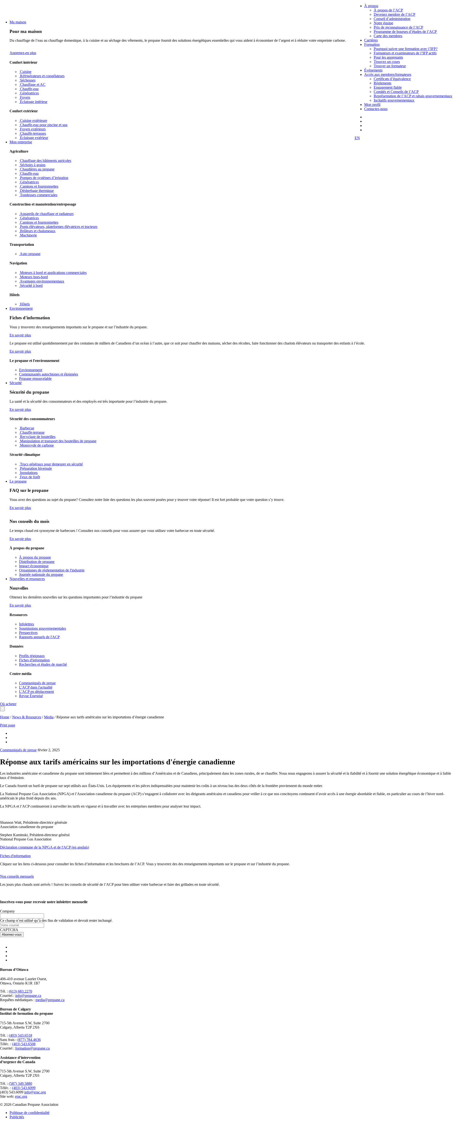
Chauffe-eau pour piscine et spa (43, 125)
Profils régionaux (32, 656)
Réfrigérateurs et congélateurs (42, 76)
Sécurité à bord (31, 285)
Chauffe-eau (29, 89)
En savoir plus (20, 335)
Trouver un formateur (390, 66)
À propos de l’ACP (388, 10)
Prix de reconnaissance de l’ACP (398, 27)
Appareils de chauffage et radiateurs (46, 214)
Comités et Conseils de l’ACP (396, 92)
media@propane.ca (50, 1000)
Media (49, 717)
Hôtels (24, 304)
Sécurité (16, 383)
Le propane (18, 481)
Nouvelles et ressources (27, 579)
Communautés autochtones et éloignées (48, 374)
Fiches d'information (34, 660)
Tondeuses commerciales (38, 195)
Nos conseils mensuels (17, 876)
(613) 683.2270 (20, 991)
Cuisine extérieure (33, 120)
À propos (371, 6)
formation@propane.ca (32, 1048)
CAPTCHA (9, 930)
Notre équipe (383, 23)
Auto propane (29, 254)
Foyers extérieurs (32, 129)
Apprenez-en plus (23, 53)
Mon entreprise (21, 142)
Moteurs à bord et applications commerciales (53, 273)
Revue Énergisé (31, 696)
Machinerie (28, 235)
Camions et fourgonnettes (38, 186)
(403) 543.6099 (23, 1088)
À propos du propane (35, 557)
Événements (373, 70)
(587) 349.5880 (20, 1084)
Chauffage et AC (32, 84)
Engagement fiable (388, 87)
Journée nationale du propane (41, 574)
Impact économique (34, 566)
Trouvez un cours (387, 62)
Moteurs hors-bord (33, 277)
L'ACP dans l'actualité (35, 687)
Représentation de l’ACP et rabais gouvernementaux (413, 96)
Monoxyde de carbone (36, 445)
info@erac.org (35, 1092)
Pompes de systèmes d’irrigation (43, 178)
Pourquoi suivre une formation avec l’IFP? (405, 49)
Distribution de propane (37, 562)
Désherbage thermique (36, 191)
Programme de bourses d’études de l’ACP (405, 32)
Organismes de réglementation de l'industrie (51, 570)
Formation (372, 44)
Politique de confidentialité (30, 1113)
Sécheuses (27, 80)
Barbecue (26, 428)
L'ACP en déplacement (36, 692)
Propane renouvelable (35, 378)
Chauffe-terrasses (32, 133)
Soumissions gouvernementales (42, 628)
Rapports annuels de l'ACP (39, 637)
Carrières (371, 40)
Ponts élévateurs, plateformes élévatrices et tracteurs (58, 227)
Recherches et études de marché (43, 664)
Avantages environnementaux (41, 281)
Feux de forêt (29, 477)
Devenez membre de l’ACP (394, 14)
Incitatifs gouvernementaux (394, 100)
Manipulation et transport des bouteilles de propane (57, 441)
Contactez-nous (375, 109)
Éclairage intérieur (33, 102)
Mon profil (372, 105)
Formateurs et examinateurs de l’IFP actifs (405, 53)
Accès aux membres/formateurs (387, 74)
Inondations (28, 473)
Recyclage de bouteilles (37, 437)
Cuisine (25, 72)
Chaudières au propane (37, 169)
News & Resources (26, 717)
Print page (7, 725)
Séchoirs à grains (32, 165)
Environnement (21, 308)
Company (7, 911)
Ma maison (18, 22)
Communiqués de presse (37, 683)
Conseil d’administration (392, 19)
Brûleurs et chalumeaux (37, 231)
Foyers (24, 97)
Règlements (382, 83)
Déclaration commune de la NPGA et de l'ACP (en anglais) (44, 847)
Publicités (17, 1117)
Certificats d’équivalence (392, 79)
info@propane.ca (28, 996)
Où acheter (8, 704)
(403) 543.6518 (20, 1035)
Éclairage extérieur (33, 138)
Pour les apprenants (388, 57)
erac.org (21, 1096)
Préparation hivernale (35, 468)
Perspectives (28, 633)
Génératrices (29, 93)
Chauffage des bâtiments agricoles (45, 161)
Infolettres (26, 624)
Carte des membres (388, 36)
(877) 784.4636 (29, 1040)
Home (4, 717)
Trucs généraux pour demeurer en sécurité (51, 464)
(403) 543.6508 (23, 1044)
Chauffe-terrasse (32, 432)
